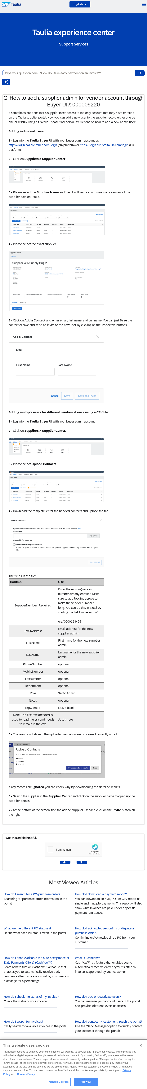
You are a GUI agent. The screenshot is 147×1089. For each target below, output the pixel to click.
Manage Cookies (59, 1081)
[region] (73, 1064)
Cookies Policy (26, 1074)
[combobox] (67, 73)
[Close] (141, 1045)
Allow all (86, 1081)
